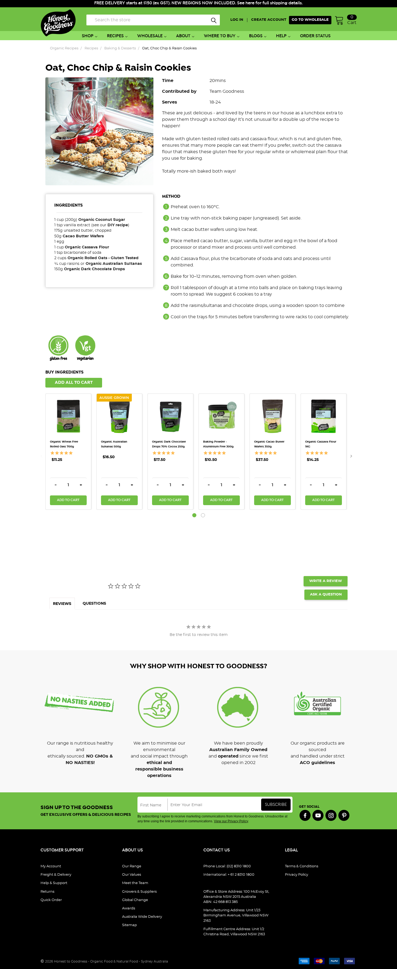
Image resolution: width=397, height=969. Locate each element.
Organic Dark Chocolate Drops (94, 269)
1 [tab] (194, 515)
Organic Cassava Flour (87, 247)
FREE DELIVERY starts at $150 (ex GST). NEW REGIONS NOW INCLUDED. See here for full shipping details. (198, 3)
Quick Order (51, 900)
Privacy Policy (296, 874)
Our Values (131, 874)
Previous (43, 456)
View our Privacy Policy (231, 821)
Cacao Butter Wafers (83, 236)
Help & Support (54, 883)
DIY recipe (117, 225)
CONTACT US (216, 850)
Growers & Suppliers (139, 891)
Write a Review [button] (325, 581)
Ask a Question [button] (326, 594)
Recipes (115, 36)
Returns (47, 891)
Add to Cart (68, 500)
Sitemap (129, 925)
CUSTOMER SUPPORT (62, 850)
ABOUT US (132, 850)
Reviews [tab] (62, 604)
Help (281, 36)
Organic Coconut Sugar (101, 220)
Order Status (315, 36)
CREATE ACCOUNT (268, 20)
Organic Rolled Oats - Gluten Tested (104, 258)
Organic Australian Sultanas (114, 264)
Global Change (135, 900)
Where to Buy (219, 36)
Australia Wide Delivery (142, 917)
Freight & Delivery (56, 874)
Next (349, 456)
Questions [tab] (94, 603)
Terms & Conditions (301, 866)
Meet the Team (135, 883)
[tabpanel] (70, 451)
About (183, 36)
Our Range (131, 866)
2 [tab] (203, 515)
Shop (87, 36)
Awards (128, 908)
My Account (51, 866)
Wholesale (150, 36)
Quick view (68, 404)
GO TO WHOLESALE (310, 20)
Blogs (256, 36)
